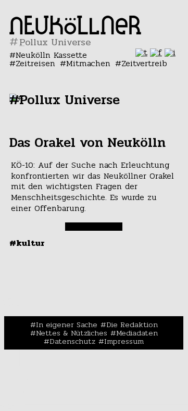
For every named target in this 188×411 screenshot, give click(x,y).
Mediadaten (137, 333)
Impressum (124, 341)
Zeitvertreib (144, 63)
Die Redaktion (132, 324)
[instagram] (170, 52)
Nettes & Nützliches (71, 333)
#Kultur (27, 243)
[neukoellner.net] (75, 31)
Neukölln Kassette (51, 54)
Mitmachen (88, 63)
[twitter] (141, 52)
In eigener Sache (66, 324)
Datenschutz (72, 341)
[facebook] (156, 52)
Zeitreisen (35, 63)
